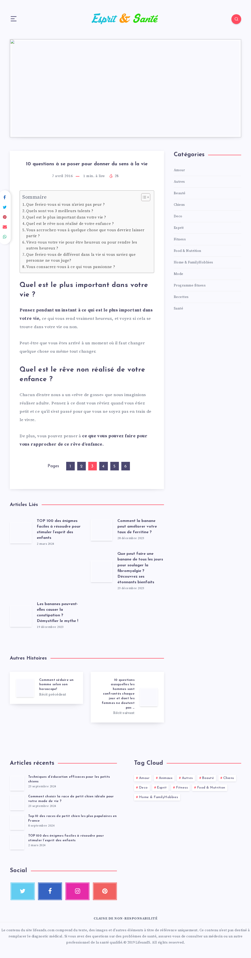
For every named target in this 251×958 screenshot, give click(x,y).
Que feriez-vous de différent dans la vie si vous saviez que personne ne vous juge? (81, 257)
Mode (178, 274)
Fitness (180, 239)
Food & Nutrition (187, 251)
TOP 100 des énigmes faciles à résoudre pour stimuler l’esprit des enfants (66, 838)
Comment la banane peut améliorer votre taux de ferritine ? (137, 526)
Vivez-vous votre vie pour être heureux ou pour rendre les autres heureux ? (81, 245)
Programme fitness (190, 285)
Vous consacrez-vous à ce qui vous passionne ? (70, 267)
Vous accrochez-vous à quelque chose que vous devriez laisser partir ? (85, 233)
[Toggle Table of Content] (143, 197)
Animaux (166, 778)
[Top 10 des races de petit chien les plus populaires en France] (17, 822)
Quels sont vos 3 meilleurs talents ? (59, 211)
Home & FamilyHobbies (193, 262)
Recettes (181, 297)
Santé (178, 308)
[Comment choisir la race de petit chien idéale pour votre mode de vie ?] (17, 802)
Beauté (180, 193)
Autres (179, 182)
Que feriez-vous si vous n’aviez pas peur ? (65, 204)
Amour (179, 170)
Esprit (179, 228)
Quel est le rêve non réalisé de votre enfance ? (70, 223)
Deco (178, 216)
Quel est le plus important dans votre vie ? (66, 217)
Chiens (179, 205)
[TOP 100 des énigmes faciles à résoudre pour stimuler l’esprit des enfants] (17, 842)
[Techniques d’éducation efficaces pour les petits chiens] (17, 783)
